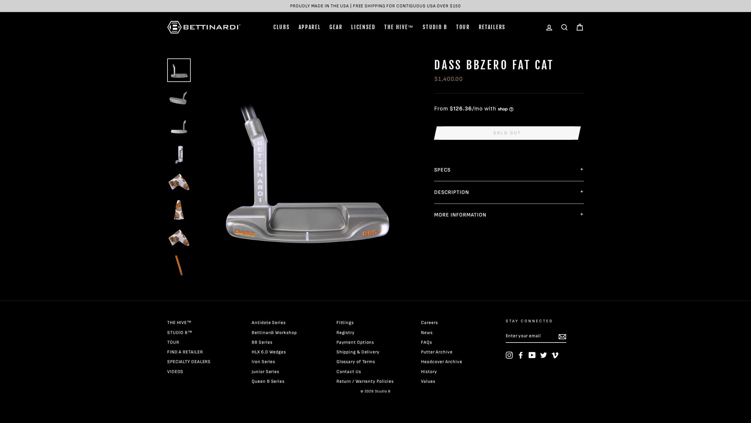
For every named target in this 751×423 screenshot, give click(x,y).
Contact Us (348, 372)
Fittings (345, 322)
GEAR (335, 27)
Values (428, 381)
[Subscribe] (562, 336)
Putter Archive (437, 352)
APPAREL (310, 27)
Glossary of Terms (355, 362)
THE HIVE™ (399, 27)
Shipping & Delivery (358, 352)
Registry (345, 332)
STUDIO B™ (179, 332)
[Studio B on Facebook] (520, 355)
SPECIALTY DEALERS (189, 362)
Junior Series (265, 372)
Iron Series (263, 362)
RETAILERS (492, 27)
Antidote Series (269, 322)
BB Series (262, 342)
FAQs (426, 342)
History (429, 372)
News (427, 332)
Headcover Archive (441, 362)
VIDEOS (175, 372)
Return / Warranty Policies (365, 381)
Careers (429, 322)
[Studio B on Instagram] (509, 355)
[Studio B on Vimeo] (555, 355)
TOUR (463, 27)
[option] (375, 6)
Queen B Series (268, 381)
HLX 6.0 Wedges (269, 352)
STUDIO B (435, 27)
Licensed (363, 27)
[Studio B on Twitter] (543, 355)
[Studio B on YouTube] (532, 355)
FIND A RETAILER (185, 352)
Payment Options (355, 342)
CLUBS (281, 27)
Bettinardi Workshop (274, 332)
